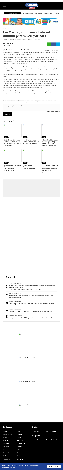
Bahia (5, 431)
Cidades (19, 434)
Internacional (7, 453)
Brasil (19, 431)
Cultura (5, 440)
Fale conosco (36, 431)
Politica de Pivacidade (52, 440)
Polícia (19, 453)
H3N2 (18, 450)
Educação (6, 443)
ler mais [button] (12, 467)
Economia (20, 440)
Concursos (6, 437)
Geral (4, 450)
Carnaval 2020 (7, 434)
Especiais (6, 446)
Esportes (19, 446)
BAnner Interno (37, 440)
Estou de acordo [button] (53, 466)
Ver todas (20, 459)
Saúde (19, 456)
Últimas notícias (51, 431)
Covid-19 (19, 437)
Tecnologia (6, 459)
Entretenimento (21, 443)
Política (5, 456)
